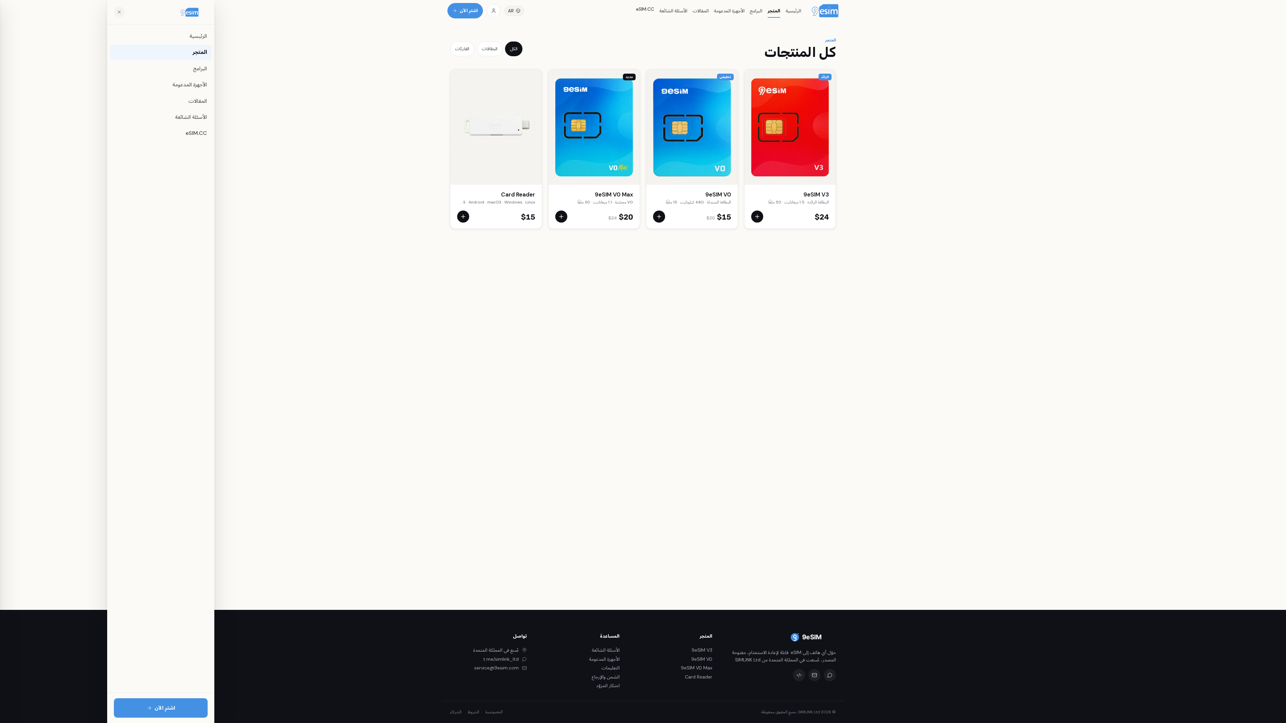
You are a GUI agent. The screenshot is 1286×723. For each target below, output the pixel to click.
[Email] (814, 675)
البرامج (756, 11)
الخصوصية (494, 712)
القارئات (462, 49)
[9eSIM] (825, 10)
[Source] (799, 675)
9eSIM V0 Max (614, 194)
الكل (513, 49)
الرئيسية (793, 11)
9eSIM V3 (816, 194)
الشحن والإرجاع (606, 677)
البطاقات (489, 49)
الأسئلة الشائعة (673, 11)
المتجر (774, 11)
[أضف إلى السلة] (757, 217)
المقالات (701, 11)
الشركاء (455, 712)
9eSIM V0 (718, 194)
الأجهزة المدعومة (729, 11)
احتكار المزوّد (608, 685)
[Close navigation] (119, 12)
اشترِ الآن (469, 10)
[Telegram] (830, 675)
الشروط (473, 712)
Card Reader (518, 194)
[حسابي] (493, 10)
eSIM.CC (645, 9)
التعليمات (610, 668)
